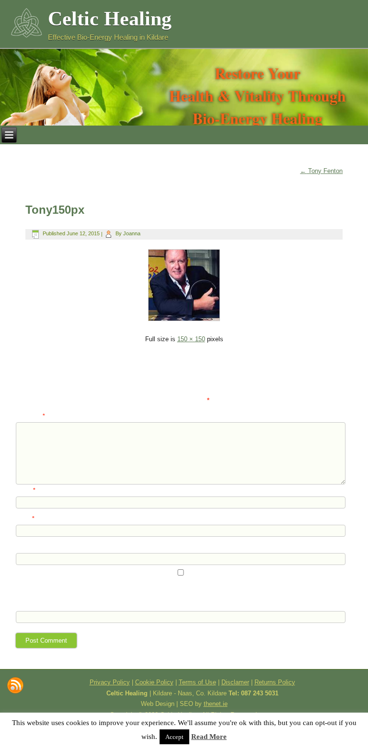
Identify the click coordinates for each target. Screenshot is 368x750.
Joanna (131, 233)
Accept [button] (174, 736)
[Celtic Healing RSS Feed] (15, 685)
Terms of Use (197, 682)
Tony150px (54, 209)
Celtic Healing (110, 19)
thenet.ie (216, 703)
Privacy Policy (110, 682)
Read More (209, 736)
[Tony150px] (184, 322)
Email (25, 518)
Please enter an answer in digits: (58, 597)
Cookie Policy (154, 682)
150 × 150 (191, 339)
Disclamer (235, 682)
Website (26, 546)
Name (25, 490)
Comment (30, 416)
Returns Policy (274, 682)
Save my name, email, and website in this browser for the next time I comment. (117, 585)
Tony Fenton (321, 170)
